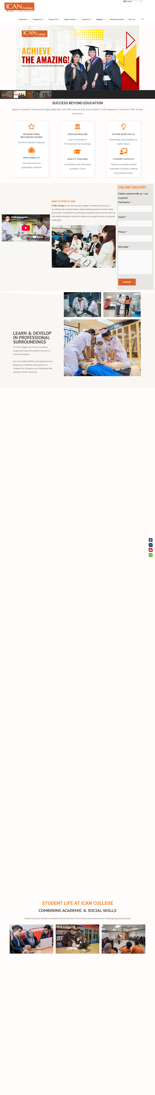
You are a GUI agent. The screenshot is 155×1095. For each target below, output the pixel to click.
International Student (117, 19)
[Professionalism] (77, 126)
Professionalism (77, 134)
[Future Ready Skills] (123, 126)
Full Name (124, 202)
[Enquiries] (151, 555)
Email (122, 217)
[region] (77, 62)
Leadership (22, 19)
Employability (31, 157)
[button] (4, 58)
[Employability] (31, 150)
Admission (86, 19)
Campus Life (52, 19)
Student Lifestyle (70, 19)
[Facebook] (151, 540)
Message (124, 247)
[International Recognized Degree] (31, 126)
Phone (122, 232)
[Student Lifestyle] (123, 151)
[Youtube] (151, 550)
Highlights (99, 19)
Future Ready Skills (123, 134)
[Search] (142, 19)
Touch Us (131, 19)
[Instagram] (151, 545)
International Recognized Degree (31, 135)
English (129, 1)
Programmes (37, 19)
